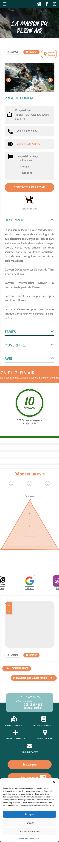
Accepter (29, 814)
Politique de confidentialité (28, 838)
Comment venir (45, 738)
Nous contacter (29, 752)
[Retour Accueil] (38, 4)
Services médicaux (15, 738)
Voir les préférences (29, 831)
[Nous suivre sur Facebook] (45, 4)
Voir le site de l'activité (28, 143)
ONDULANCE (20, 668)
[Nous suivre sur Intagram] (53, 4)
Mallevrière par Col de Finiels (30, 678)
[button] (54, 782)
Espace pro (29, 764)
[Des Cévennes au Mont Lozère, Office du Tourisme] (29, 708)
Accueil (14, 52)
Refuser (29, 823)
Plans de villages (14, 725)
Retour (33, 52)
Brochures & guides (43, 725)
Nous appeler (29, 778)
